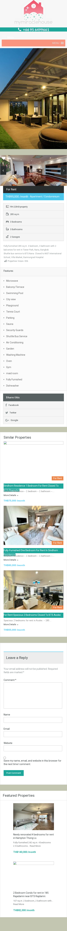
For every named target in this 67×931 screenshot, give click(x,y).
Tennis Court (13, 311)
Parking (10, 317)
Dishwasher (12, 385)
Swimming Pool (14, 293)
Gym (8, 367)
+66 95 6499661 (36, 29)
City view (11, 299)
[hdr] (33, 171)
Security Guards (14, 330)
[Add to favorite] (3, 159)
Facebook (14, 405)
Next (64, 170)
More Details (10, 495)
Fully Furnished (14, 379)
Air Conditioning (14, 342)
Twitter (13, 412)
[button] (55, 43)
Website (8, 743)
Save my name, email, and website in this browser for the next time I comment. (32, 762)
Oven (9, 361)
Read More (35, 846)
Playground (12, 305)
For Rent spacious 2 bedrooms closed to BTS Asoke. (32, 615)
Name (7, 714)
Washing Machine (15, 354)
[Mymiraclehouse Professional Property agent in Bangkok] (33, 13)
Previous (3, 170)
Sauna (9, 324)
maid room (12, 373)
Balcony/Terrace (15, 287)
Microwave (12, 280)
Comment (10, 680)
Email (7, 728)
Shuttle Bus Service (16, 336)
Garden (10, 348)
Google (14, 420)
